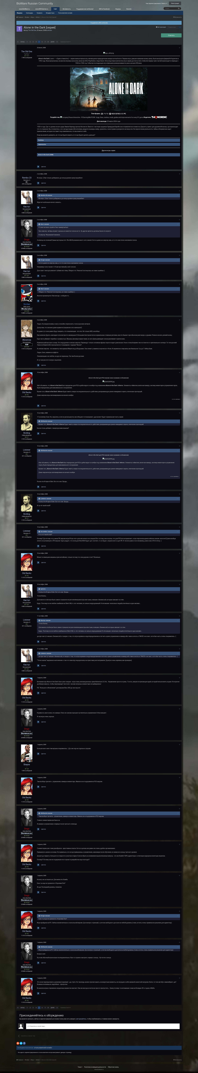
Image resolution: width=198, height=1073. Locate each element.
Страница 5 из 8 (65, 41)
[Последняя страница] (57, 42)
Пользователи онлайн (65, 13)
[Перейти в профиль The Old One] (19, 29)
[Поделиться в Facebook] (24, 1043)
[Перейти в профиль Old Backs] (26, 381)
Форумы (19, 13)
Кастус (26, 206)
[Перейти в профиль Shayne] (26, 753)
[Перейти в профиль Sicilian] (26, 293)
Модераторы (50, 13)
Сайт (55, 9)
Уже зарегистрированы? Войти (156, 3)
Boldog (26, 433)
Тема (79, 1067)
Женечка (26, 340)
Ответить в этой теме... (37, 1026)
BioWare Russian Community (34, 3)
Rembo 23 (26, 177)
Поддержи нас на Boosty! (84, 9)
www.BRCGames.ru (41, 9)
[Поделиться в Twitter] (21, 1043)
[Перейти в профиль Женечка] (26, 328)
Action (50, 30)
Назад (22, 41)
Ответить (171, 35)
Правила (39, 13)
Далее (52, 41)
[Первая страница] (17, 42)
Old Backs (26, 392)
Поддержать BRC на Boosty (99, 23)
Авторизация (161, 27)
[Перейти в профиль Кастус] (26, 197)
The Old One (32, 30)
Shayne (27, 764)
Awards (128, 9)
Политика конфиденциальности (95, 1067)
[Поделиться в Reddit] (17, 1043)
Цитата (43, 166)
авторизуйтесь (81, 1019)
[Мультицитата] (38, 166)
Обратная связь (113, 1067)
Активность (67, 9)
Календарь (29, 13)
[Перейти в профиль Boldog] (26, 421)
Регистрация (175, 3)
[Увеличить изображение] (108, 89)
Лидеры (118, 9)
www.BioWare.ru (24, 9)
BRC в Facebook (104, 9)
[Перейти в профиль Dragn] (26, 228)
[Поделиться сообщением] (179, 47)
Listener (26, 450)
